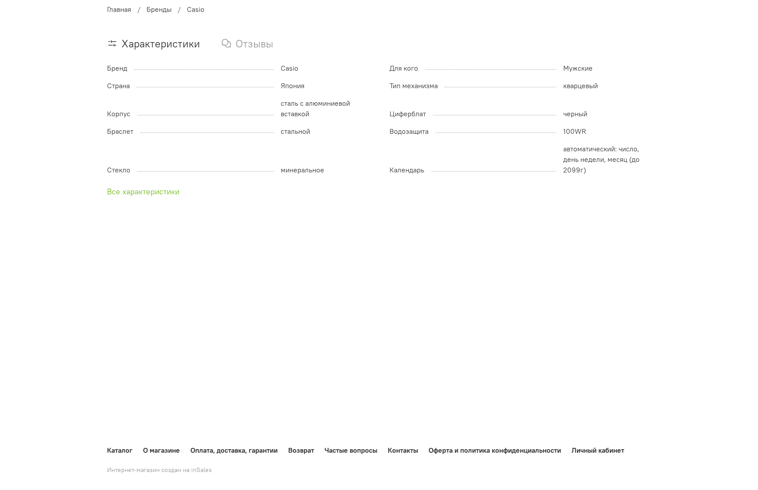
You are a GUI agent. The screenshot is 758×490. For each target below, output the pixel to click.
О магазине (161, 450)
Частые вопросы (351, 450)
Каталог (119, 450)
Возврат (301, 450)
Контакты (403, 450)
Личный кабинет (598, 450)
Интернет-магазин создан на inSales (159, 470)
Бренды (159, 9)
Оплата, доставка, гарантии (234, 450)
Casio (195, 9)
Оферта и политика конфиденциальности (495, 450)
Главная (119, 9)
